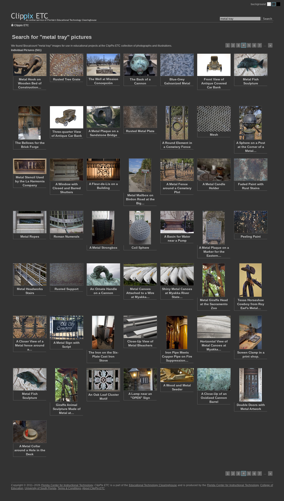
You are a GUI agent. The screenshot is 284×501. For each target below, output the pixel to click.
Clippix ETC (21, 25)
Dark (278, 4)
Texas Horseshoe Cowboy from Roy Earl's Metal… (250, 304)
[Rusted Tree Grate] (66, 65)
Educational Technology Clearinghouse (153, 485)
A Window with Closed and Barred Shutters (67, 188)
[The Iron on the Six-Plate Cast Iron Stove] (103, 332)
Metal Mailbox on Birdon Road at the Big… (140, 199)
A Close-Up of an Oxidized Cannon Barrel (214, 398)
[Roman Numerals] (66, 222)
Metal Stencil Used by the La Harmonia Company (30, 181)
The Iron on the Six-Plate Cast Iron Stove (103, 356)
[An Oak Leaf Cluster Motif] (103, 380)
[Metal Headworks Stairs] (29, 274)
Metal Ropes (29, 236)
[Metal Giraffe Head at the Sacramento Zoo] (213, 280)
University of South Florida (40, 488)
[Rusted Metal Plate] (140, 117)
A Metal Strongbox (103, 247)
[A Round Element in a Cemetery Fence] (176, 123)
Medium (274, 4)
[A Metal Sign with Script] (66, 328)
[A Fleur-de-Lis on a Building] (103, 169)
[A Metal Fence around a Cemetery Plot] (176, 169)
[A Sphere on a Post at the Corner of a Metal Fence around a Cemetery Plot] (250, 123)
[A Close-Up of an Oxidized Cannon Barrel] (213, 379)
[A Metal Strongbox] (103, 228)
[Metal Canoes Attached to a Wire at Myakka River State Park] (140, 274)
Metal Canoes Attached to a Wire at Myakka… (140, 293)
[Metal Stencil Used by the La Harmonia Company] (29, 166)
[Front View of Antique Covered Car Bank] (213, 65)
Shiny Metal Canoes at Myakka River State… (177, 293)
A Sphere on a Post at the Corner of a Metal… (250, 147)
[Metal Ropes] (29, 222)
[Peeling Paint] (250, 222)
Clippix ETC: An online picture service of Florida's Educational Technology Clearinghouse (54, 17)
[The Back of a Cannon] (140, 65)
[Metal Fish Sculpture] (250, 65)
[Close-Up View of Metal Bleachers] (140, 327)
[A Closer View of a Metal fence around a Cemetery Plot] (29, 327)
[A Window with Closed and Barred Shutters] (66, 169)
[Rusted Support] (66, 274)
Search (267, 18)
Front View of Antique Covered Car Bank (214, 83)
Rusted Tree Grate (66, 79)
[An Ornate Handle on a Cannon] (103, 274)
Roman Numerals (66, 236)
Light (269, 4)
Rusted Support (67, 289)
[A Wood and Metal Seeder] (176, 375)
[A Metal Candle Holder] (213, 169)
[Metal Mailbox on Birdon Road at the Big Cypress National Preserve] (140, 175)
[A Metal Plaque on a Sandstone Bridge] (103, 117)
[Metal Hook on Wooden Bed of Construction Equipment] (29, 65)
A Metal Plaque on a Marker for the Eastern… (214, 251)
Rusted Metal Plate (140, 131)
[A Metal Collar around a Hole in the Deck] (29, 431)
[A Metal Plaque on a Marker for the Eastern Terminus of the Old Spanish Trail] (213, 228)
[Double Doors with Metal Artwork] (250, 385)
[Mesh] (213, 118)
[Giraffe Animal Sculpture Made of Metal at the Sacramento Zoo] (66, 385)
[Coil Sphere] (140, 228)
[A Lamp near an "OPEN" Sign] (140, 379)
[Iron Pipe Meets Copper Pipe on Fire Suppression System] (176, 332)
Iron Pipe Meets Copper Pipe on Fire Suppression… (177, 356)
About (93, 488)
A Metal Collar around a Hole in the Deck (29, 450)
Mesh (214, 134)
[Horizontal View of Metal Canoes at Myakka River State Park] (213, 327)
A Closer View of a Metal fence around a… (29, 345)
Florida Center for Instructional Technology (67, 485)
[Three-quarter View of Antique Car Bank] (66, 117)
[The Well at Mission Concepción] (103, 65)
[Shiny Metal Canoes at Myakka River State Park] (176, 274)
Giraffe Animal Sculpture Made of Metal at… (67, 409)
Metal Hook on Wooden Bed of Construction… (29, 83)
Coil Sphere (140, 247)
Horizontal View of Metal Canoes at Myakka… (214, 345)
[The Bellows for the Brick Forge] (29, 123)
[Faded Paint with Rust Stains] (250, 169)
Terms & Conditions (69, 488)
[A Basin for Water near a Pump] (176, 222)
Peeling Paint (251, 236)
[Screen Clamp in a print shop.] (250, 332)
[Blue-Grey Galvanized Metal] (176, 65)
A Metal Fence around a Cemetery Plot (177, 188)
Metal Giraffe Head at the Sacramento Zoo (214, 304)
